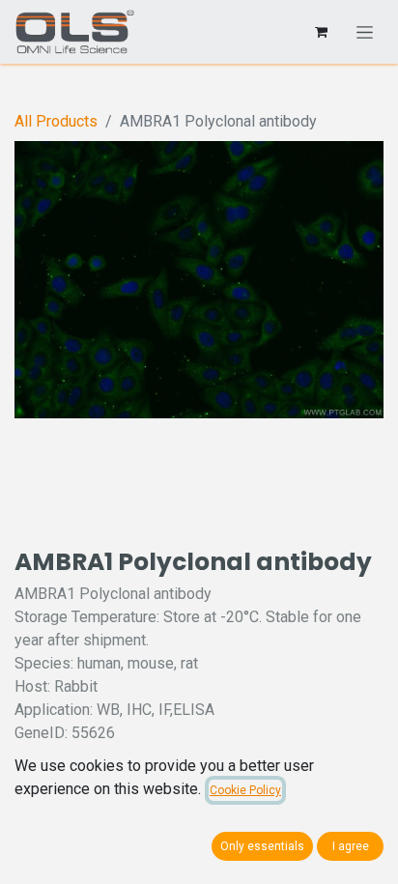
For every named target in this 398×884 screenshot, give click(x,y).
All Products (56, 121)
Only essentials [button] (262, 846)
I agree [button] (350, 846)
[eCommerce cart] (320, 31)
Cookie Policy (245, 790)
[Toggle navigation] (365, 32)
